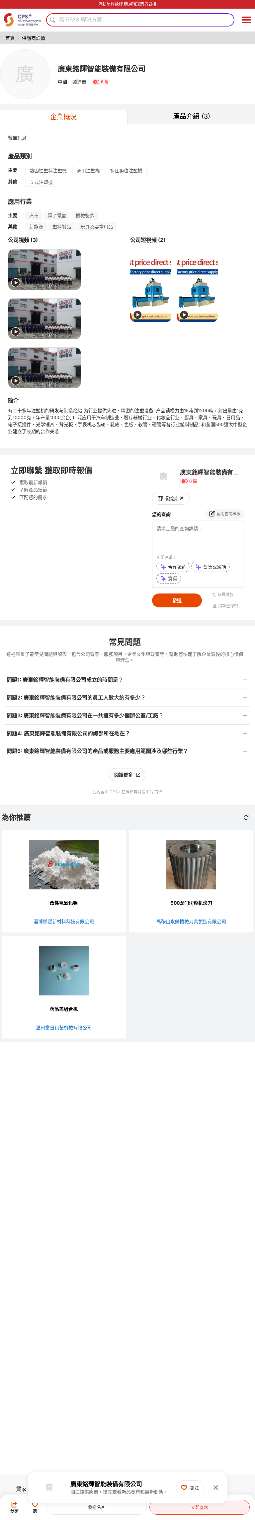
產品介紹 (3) (191, 116)
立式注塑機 (41, 182)
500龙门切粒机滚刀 (191, 903)
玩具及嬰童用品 (96, 226)
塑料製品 (61, 226)
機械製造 (85, 215)
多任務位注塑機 (126, 170)
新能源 (36, 226)
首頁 (10, 38)
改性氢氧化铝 (64, 903)
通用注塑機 (88, 170)
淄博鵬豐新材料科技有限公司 (64, 921)
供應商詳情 (33, 38)
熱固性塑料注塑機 (48, 170)
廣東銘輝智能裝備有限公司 (101, 68)
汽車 (34, 215)
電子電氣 (57, 215)
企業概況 (63, 117)
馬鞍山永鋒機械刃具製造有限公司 (191, 921)
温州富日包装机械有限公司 (64, 1027)
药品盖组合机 (64, 1009)
